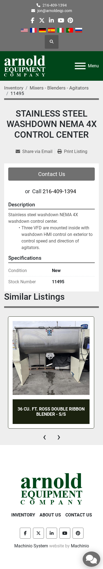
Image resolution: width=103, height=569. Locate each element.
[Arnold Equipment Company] (51, 488)
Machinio (80, 545)
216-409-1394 (55, 5)
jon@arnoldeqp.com (54, 10)
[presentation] (44, 437)
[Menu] (80, 66)
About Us (50, 515)
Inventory (23, 515)
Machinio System (31, 545)
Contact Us (51, 174)
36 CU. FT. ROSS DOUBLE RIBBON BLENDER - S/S (51, 411)
